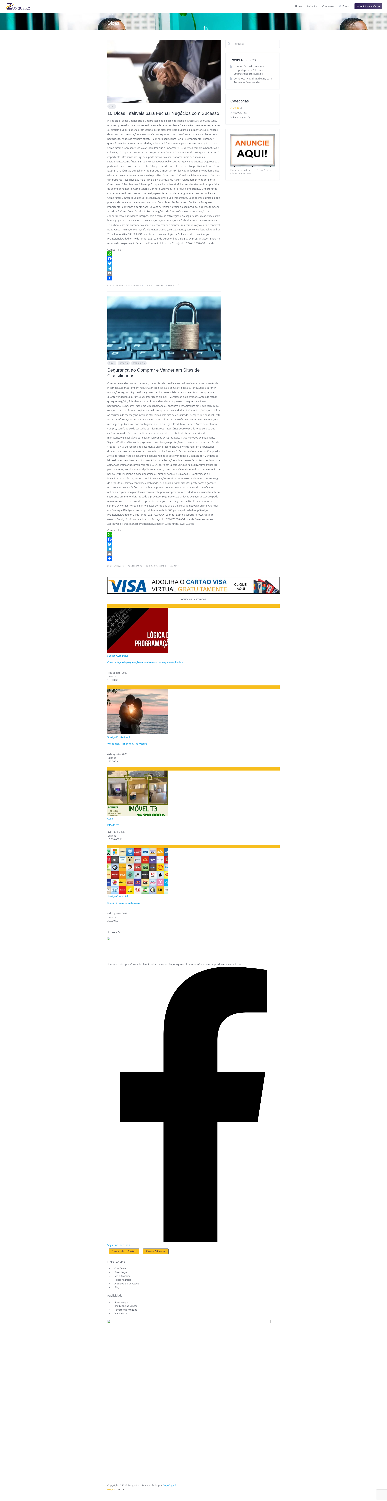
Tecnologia (139, 363)
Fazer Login (120, 1272)
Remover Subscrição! (155, 1251)
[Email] (164, 273)
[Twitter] (164, 263)
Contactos (328, 6)
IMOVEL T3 (113, 825)
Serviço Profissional (118, 737)
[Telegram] (164, 268)
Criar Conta (120, 1268)
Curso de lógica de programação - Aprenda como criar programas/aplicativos (145, 662)
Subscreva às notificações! (124, 1251)
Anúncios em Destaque (126, 1283)
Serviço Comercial (117, 655)
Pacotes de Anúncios (125, 1309)
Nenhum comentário (154, 285)
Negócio (123, 363)
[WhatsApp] (164, 253)
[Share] (164, 278)
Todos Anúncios (122, 1279)
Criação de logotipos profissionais (123, 903)
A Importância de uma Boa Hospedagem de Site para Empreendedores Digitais (249, 70)
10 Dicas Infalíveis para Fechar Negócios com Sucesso (163, 113)
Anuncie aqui (121, 1302)
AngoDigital (169, 1485)
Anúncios (312, 6)
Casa (110, 818)
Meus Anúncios (122, 1276)
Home (298, 6)
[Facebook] (164, 258)
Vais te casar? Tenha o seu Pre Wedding (127, 743)
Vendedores (120, 1313)
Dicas (112, 106)
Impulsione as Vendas (125, 1306)
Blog (116, 1287)
